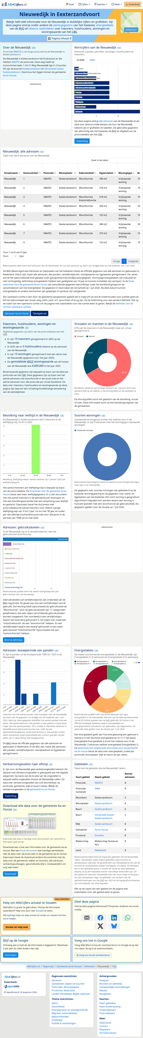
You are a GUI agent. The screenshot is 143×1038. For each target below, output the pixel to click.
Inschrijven (10, 955)
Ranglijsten (105, 993)
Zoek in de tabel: (99, 160)
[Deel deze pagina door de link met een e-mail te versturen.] (87, 917)
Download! (10, 873)
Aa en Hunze (9, 75)
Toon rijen (13, 256)
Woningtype (125, 172)
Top (114, 966)
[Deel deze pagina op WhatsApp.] (127, 917)
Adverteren (105, 1022)
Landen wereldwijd (62, 993)
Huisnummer (30, 172)
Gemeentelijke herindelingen (114, 987)
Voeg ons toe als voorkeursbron (94, 955)
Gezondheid (58, 1006)
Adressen (57, 980)
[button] (34, 48)
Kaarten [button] (100, 4)
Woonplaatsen (71, 987)
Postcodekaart (107, 1013)
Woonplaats (65, 172)
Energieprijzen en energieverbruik (70, 1009)
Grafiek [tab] (81, 59)
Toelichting (82, 141)
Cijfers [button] (84, 4)
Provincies (57, 990)
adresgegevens (63, 25)
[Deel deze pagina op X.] (100, 926)
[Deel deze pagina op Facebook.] (100, 917)
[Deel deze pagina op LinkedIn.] (114, 917)
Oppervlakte (106, 172)
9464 (97, 788)
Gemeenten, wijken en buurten (68, 983)
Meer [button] (117, 4)
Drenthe (99, 835)
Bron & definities (13, 639)
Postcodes (57, 987)
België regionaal (81, 993)
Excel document (28, 850)
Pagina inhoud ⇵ (61, 38)
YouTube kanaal (107, 1032)
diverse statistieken (41, 28)
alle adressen (106, 121)
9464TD (17, 51)
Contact (103, 1026)
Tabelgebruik (40, 313)
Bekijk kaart (131, 29)
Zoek (71, 4)
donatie (40, 910)
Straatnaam (11, 172)
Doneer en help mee (17, 927)
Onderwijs (57, 1019)
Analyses (104, 980)
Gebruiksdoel (86, 172)
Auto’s (55, 1003)
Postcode (48, 172)
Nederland (100, 850)
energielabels (104, 25)
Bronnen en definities (110, 983)
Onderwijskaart (107, 1009)
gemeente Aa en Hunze (42, 789)
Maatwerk (104, 1029)
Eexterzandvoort (32, 68)
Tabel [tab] (92, 59)
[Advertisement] (36, 107)
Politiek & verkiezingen (64, 1023)
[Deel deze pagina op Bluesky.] (114, 926)
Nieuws (103, 990)
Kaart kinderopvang (110, 1006)
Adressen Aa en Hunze (16, 313)
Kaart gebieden (107, 1003)
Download (134, 4)
